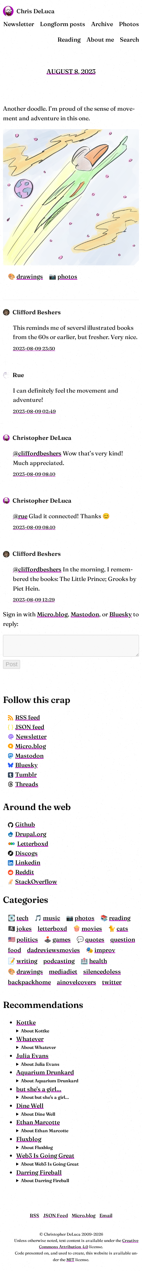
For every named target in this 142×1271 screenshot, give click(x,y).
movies (92, 928)
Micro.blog (52, 614)
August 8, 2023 (71, 71)
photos (67, 276)
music (51, 918)
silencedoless (102, 971)
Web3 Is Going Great (45, 1155)
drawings (30, 276)
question (122, 939)
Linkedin (27, 862)
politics (27, 939)
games (62, 939)
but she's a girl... (38, 1089)
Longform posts (62, 24)
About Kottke (35, 1030)
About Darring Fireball (45, 1180)
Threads (26, 784)
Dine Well (30, 1105)
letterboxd (52, 928)
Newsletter (18, 24)
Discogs (26, 853)
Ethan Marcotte (38, 1122)
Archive (102, 24)
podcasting (59, 961)
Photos (129, 24)
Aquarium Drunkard (45, 1072)
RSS (34, 1215)
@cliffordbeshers (37, 453)
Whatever (30, 1039)
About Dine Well (38, 1114)
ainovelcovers (76, 982)
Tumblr (26, 774)
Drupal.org (30, 834)
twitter (112, 982)
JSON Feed (55, 1215)
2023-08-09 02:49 (34, 411)
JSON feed (29, 727)
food (14, 950)
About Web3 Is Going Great (50, 1164)
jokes (24, 928)
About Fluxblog (37, 1147)
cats (122, 928)
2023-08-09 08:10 (34, 474)
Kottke (26, 1022)
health (98, 961)
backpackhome (29, 982)
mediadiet (63, 971)
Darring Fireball (39, 1172)
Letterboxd (32, 843)
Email (105, 1215)
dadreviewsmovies (53, 950)
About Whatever (38, 1047)
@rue (20, 516)
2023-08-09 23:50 (34, 349)
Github (25, 824)
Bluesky (120, 614)
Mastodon (85, 614)
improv (104, 950)
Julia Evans (32, 1055)
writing (27, 961)
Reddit (24, 872)
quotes (94, 939)
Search (129, 39)
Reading (69, 39)
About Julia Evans (40, 1064)
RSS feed (27, 717)
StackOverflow (36, 881)
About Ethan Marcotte (44, 1130)
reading (119, 918)
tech (22, 918)
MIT (70, 1259)
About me (100, 39)
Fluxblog (28, 1139)
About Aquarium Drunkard (49, 1080)
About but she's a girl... (45, 1097)
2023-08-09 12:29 (34, 600)
